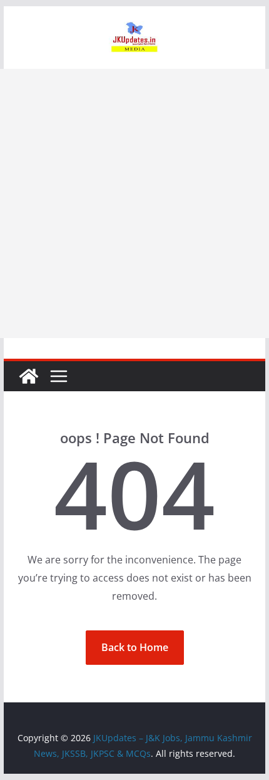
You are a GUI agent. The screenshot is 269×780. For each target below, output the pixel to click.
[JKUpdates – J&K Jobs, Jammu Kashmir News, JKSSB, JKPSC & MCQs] (29, 376)
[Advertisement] (134, 203)
